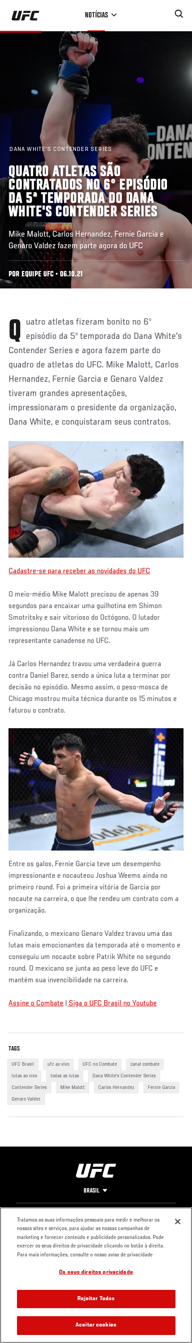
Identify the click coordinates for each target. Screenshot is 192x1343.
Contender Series (29, 1087)
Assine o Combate (35, 1004)
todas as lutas (64, 1076)
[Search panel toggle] (179, 14)
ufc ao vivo (58, 1064)
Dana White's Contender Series (124, 1076)
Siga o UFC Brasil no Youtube (112, 1004)
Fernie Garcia (161, 1087)
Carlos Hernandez (116, 1087)
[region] (96, 1275)
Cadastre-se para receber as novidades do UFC (79, 571)
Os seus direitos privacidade (96, 1273)
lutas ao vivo (24, 1076)
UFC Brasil (23, 1064)
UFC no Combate (100, 1064)
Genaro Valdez (26, 1099)
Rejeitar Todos (96, 1299)
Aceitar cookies (96, 1325)
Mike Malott (72, 1087)
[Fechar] (178, 1221)
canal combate (144, 1064)
